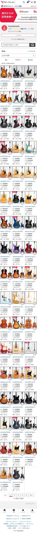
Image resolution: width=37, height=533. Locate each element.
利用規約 (6, 523)
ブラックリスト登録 (15, 31)
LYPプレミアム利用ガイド (17, 523)
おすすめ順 (5, 55)
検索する (32, 45)
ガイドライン (29, 523)
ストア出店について (25, 526)
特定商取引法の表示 (12, 526)
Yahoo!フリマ (26, 516)
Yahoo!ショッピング (12, 518)
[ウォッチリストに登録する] (10, 78)
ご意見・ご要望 (11, 528)
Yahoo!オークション (13, 516)
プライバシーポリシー (12, 521)
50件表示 (17, 60)
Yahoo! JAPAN (26, 518)
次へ (31, 495)
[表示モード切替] (6, 60)
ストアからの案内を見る (17, 39)
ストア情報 (31, 29)
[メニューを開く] (35, 2)
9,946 (24, 29)
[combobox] (15, 45)
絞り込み (30, 60)
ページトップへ (30, 503)
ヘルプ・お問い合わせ (24, 528)
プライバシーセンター (25, 521)
